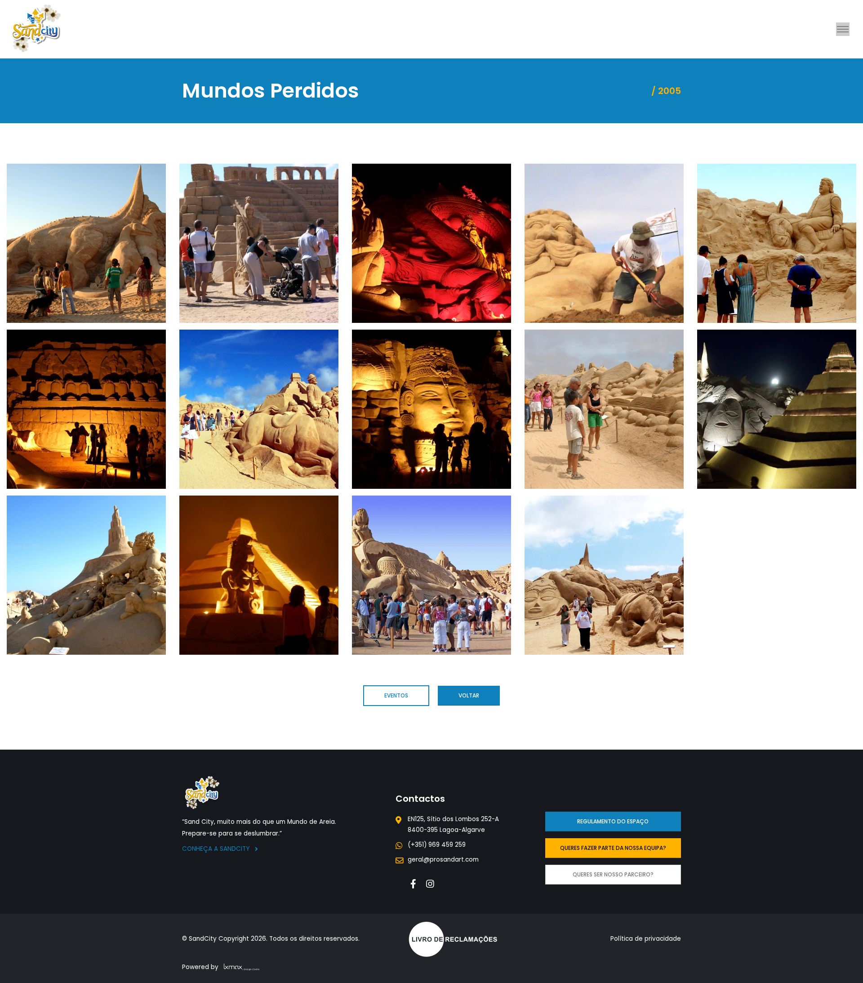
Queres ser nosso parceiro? (613, 874)
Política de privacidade (645, 938)
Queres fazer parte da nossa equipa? (613, 848)
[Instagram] (430, 883)
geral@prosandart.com (443, 859)
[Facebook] (413, 883)
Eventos (396, 695)
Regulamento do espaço (613, 821)
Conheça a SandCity (216, 848)
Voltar (468, 695)
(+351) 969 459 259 (437, 844)
